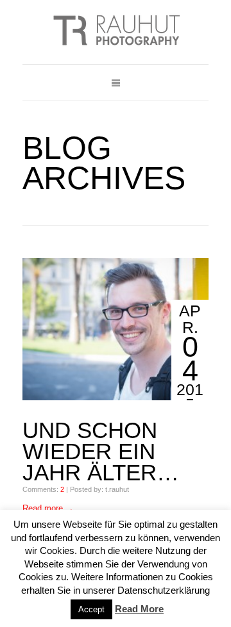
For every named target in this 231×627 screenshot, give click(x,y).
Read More (139, 608)
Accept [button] (91, 609)
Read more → (48, 508)
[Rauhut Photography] (115, 32)
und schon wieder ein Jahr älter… (100, 451)
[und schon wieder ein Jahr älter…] (115, 329)
